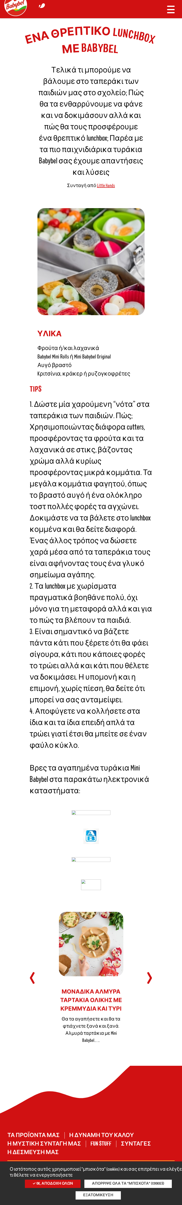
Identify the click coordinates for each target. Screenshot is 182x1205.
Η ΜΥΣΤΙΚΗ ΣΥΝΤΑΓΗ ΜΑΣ (44, 1144)
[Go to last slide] (32, 978)
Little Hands (106, 185)
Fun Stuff (101, 1144)
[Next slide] (149, 978)
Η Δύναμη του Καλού (101, 1135)
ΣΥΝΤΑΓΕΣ (136, 1144)
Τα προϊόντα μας (33, 1135)
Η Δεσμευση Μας (33, 1152)
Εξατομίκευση (98, 1195)
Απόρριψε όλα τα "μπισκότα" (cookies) (128, 1184)
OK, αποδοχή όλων (54, 1184)
